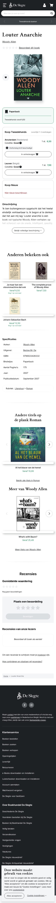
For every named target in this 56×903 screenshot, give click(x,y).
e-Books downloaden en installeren (18, 773)
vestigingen (15, 717)
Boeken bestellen (10, 739)
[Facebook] (24, 705)
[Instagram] (31, 705)
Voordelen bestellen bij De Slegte (17, 817)
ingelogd (41, 655)
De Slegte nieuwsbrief (12, 857)
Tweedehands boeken (28, 21)
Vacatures (6, 851)
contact (10, 714)
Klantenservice (10, 732)
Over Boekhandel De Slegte (17, 804)
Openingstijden (9, 756)
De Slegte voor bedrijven (13, 796)
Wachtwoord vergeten (12, 790)
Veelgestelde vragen (37, 720)
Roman (29, 388)
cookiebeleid (18, 890)
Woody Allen (9, 41)
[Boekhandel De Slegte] (17, 5)
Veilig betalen (8, 828)
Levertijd (6, 761)
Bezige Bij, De (29, 350)
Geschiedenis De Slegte (13, 811)
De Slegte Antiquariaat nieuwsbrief (18, 863)
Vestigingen (7, 846)
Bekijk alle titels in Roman (28, 480)
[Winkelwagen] (51, 5)
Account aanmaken (10, 784)
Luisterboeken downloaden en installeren (21, 779)
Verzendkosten (9, 834)
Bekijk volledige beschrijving (26, 230)
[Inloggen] (44, 5)
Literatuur (19, 388)
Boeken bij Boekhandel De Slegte (17, 823)
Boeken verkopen (10, 750)
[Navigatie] (4, 5)
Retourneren (8, 767)
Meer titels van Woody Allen (28, 549)
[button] (4, 21)
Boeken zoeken (9, 744)
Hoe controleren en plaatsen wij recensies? (22, 661)
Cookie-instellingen (36, 895)
